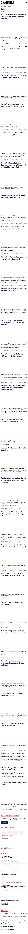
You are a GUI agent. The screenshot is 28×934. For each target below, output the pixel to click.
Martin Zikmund (4, 809)
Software (11, 835)
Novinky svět (20, 833)
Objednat (4, 822)
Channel (3, 833)
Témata (9, 6)
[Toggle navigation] (26, 2)
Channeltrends (3, 6)
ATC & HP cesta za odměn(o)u (7, 929)
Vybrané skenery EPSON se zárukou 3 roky (9, 870)
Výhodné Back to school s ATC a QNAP (9, 861)
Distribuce (16, 832)
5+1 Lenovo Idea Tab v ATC (6, 857)
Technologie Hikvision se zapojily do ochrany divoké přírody (14, 913)
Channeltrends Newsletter (10, 816)
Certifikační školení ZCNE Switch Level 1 (9, 892)
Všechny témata (5, 838)
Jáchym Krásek (4, 599)
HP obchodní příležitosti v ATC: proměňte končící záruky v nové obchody (13, 917)
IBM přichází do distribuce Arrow (8, 926)
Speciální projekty (7, 848)
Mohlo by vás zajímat (7, 827)
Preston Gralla (4, 720)
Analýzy (3, 832)
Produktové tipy (5, 835)
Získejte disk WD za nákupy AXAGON (8, 874)
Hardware (21, 832)
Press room (4, 911)
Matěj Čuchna (4, 382)
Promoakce (4, 853)
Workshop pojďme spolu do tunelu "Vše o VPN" (10, 900)
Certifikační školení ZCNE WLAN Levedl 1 (9, 896)
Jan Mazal (3, 627)
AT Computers (9, 832)
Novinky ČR (9, 833)
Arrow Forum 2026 (4, 904)
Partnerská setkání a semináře (11, 882)
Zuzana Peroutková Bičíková (7, 72)
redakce (2, 43)
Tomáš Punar (3, 779)
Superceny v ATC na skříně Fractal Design (9, 866)
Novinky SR (15, 833)
